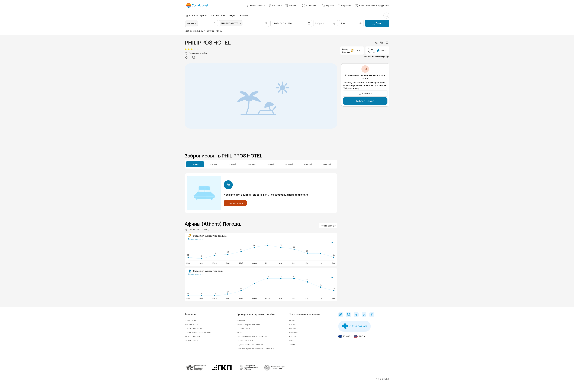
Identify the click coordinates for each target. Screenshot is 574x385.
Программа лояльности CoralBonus (252, 336)
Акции (239, 332)
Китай (291, 340)
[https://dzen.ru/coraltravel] (340, 315)
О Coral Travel (190, 320)
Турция (292, 320)
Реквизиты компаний (194, 336)
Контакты (241, 320)
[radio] (186, 49)
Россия (292, 344)
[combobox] (198, 23)
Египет (292, 324)
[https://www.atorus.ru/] (248, 369)
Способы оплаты (244, 328)
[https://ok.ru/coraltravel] (371, 315)
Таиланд (292, 328)
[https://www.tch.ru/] (222, 369)
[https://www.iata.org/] (196, 369)
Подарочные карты (245, 340)
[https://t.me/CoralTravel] (356, 315)
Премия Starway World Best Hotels (198, 332)
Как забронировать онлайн (248, 324)
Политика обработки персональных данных (255, 348)
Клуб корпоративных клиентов (250, 344)
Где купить (277, 5)
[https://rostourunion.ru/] (274, 369)
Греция (198, 30)
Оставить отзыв (191, 340)
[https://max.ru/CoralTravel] (348, 315)
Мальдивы (293, 332)
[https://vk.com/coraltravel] (364, 315)
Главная (189, 30)
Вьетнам (292, 336)
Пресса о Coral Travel (193, 328)
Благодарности (191, 324)
